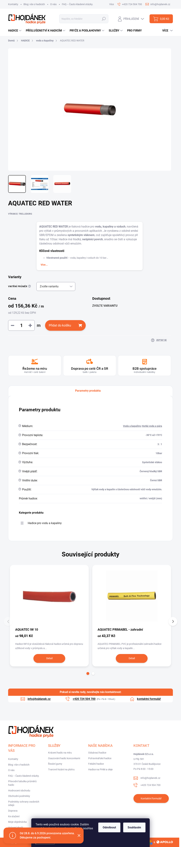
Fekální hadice (96, 763)
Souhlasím (134, 827)
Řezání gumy (55, 763)
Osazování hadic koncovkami (64, 758)
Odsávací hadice (97, 752)
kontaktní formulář (149, 699)
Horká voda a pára (152, 426)
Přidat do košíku (60, 325)
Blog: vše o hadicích (34, 4)
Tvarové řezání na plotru (61, 769)
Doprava (12, 810)
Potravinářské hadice (99, 758)
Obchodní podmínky (19, 796)
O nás (53, 4)
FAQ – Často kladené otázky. (77, 4)
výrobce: (20, 214)
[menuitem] (15, 30)
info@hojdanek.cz (150, 778)
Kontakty (13, 4)
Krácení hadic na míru (60, 752)
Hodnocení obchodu (19, 790)
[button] (87, 673)
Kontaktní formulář (151, 798)
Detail (49, 658)
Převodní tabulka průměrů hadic (22, 783)
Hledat (103, 18)
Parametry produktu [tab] (88, 390)
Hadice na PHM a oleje (100, 769)
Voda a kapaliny (132, 426)
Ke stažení (13, 816)
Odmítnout (109, 827)
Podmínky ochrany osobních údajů (23, 803)
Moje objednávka (17, 821)
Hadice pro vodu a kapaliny (45, 523)
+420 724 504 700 (150, 785)
